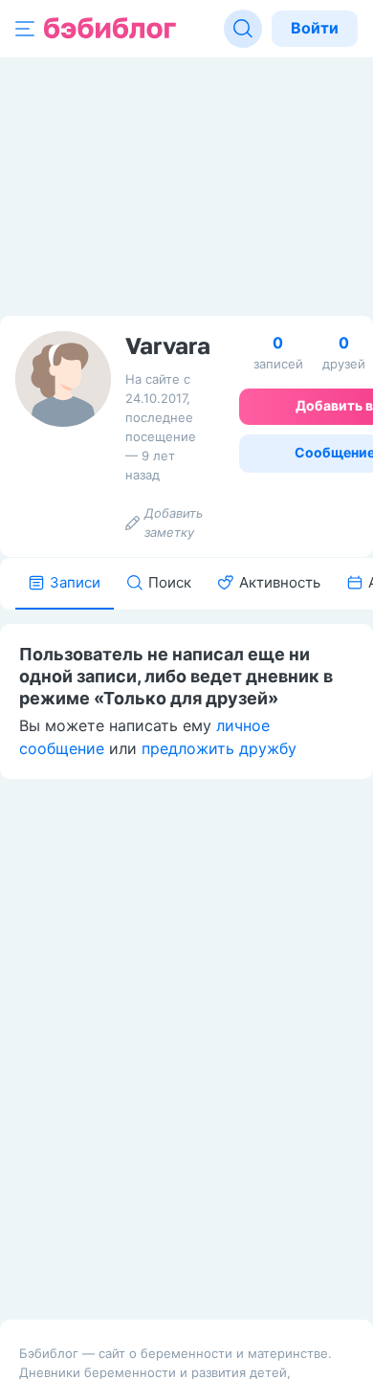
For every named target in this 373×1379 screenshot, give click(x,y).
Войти (315, 27)
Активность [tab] (279, 582)
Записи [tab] (75, 582)
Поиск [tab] (169, 582)
